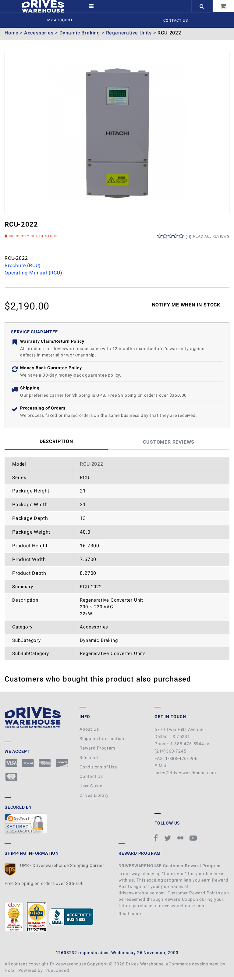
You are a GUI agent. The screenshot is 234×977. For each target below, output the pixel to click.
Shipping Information (102, 738)
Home (12, 33)
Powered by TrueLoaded (43, 970)
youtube (194, 837)
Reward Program (97, 748)
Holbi (10, 970)
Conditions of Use (98, 766)
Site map (89, 757)
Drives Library (94, 795)
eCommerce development (192, 963)
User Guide (91, 785)
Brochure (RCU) (23, 265)
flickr (181, 838)
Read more (130, 913)
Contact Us (175, 20)
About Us (89, 729)
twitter (168, 837)
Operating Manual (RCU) (33, 273)
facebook (156, 837)
